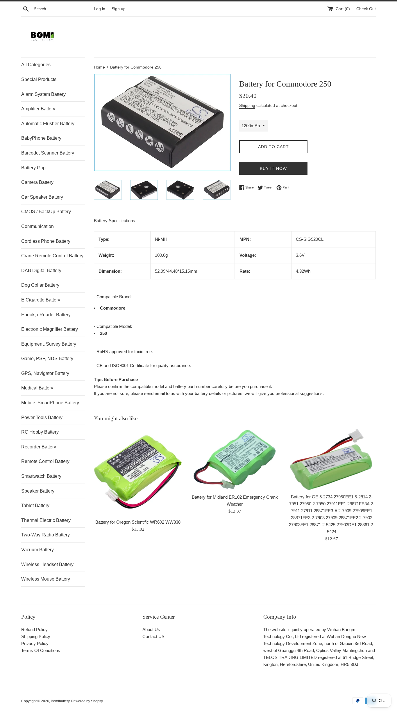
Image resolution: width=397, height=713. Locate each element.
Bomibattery (60, 701)
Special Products (38, 79)
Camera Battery (37, 182)
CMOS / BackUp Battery (46, 211)
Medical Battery (37, 387)
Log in (99, 9)
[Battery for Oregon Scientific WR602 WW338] (138, 472)
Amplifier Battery (38, 108)
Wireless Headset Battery (47, 564)
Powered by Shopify (87, 701)
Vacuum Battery (37, 549)
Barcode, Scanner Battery (47, 152)
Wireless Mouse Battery (45, 578)
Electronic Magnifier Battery (49, 329)
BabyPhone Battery (41, 138)
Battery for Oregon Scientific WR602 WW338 (137, 522)
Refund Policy (34, 629)
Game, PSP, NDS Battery (47, 358)
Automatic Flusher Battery (47, 123)
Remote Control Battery (45, 461)
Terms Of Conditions (40, 650)
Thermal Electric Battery (46, 520)
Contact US (153, 636)
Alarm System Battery (43, 94)
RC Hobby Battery (40, 432)
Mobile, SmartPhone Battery (50, 402)
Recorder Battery (38, 446)
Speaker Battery (37, 490)
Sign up (119, 9)
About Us (151, 629)
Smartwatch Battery (41, 476)
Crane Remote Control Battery (52, 255)
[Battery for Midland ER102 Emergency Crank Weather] (235, 459)
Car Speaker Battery (42, 197)
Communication (37, 226)
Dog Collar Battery (40, 285)
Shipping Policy (35, 636)
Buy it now (273, 168)
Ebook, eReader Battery (46, 314)
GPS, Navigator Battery (45, 373)
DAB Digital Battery (41, 270)
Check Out (366, 9)
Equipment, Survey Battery (48, 344)
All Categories (36, 64)
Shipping (247, 105)
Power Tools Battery (41, 417)
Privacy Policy (35, 643)
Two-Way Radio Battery (45, 534)
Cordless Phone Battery (45, 241)
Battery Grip (33, 167)
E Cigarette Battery (40, 299)
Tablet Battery (35, 505)
